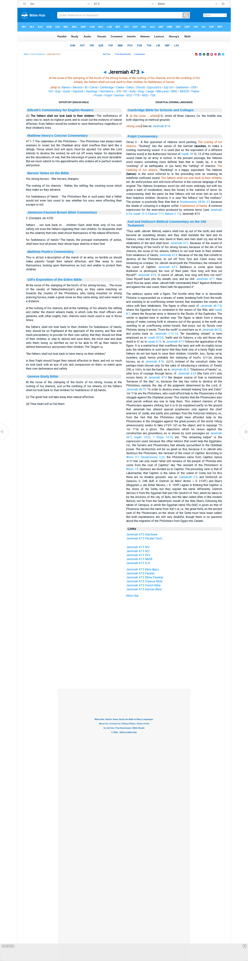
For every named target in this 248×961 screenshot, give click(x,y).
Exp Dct (169, 87)
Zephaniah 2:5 (188, 477)
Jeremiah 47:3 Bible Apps (142, 569)
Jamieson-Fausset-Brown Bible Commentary (62, 212)
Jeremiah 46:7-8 (210, 305)
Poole (98, 95)
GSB (193, 87)
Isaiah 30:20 (155, 337)
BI (86, 87)
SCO (129, 95)
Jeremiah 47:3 (179, 243)
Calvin (93, 87)
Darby (130, 87)
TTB (136, 95)
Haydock (78, 91)
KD (125, 91)
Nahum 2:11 (172, 213)
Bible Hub (132, 595)
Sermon (119, 95)
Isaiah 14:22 (142, 437)
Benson (77, 87)
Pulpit (108, 95)
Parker (195, 91)
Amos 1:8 (132, 469)
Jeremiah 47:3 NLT (138, 551)
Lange (150, 91)
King (141, 91)
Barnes (66, 87)
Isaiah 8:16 (154, 341)
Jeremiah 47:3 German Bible (144, 589)
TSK (152, 95)
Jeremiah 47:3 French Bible (143, 585)
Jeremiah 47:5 (167, 267)
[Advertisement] (124, 667)
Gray (58, 91)
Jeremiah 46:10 (136, 389)
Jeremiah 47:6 (147, 275)
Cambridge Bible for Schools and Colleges (161, 110)
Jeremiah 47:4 (168, 255)
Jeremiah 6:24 (187, 373)
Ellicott (140, 87)
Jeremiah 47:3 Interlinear (142, 534)
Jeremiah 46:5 (180, 369)
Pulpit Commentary (143, 136)
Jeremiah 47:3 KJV (138, 563)
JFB (118, 91)
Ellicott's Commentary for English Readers (60, 110)
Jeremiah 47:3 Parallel (140, 573)
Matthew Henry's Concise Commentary (57, 135)
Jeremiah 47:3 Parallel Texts (144, 538)
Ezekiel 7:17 (156, 213)
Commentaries (37, 54)
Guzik (66, 91)
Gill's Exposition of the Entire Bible (54, 279)
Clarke (120, 87)
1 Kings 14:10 (163, 437)
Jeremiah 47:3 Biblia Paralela (144, 577)
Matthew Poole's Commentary (50, 252)
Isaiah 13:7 (140, 213)
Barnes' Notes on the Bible (48, 173)
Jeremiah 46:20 (211, 329)
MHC (174, 91)
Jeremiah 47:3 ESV (138, 555)
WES (145, 95)
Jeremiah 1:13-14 (166, 333)
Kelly (132, 91)
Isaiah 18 (187, 154)
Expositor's (154, 87)
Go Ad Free (8, 946)
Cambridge (107, 87)
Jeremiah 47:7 (205, 279)
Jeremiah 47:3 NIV (138, 547)
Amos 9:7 (132, 457)
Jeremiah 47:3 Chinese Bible (144, 581)
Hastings (91, 91)
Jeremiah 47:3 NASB (139, 559)
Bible (26, 54)
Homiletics (106, 91)
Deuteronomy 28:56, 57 (195, 202)
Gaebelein (182, 87)
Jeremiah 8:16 (161, 126)
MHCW (184, 91)
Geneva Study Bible (42, 376)
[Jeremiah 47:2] (4, 440)
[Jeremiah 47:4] (243, 440)
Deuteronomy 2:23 (153, 457)
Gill (51, 91)
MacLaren (162, 91)
